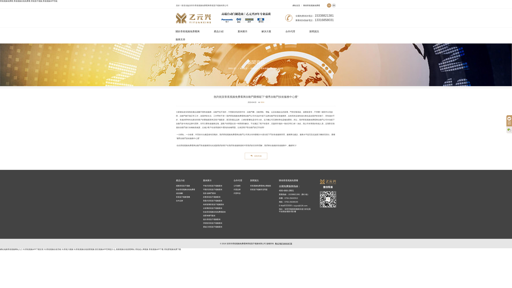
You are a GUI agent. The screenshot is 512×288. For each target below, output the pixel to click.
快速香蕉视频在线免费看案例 (214, 212)
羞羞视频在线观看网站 (125, 249)
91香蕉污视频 (67, 249)
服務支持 (180, 39)
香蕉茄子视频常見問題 (258, 190)
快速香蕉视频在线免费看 (185, 190)
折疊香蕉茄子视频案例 (211, 197)
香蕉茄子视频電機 (183, 197)
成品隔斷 (179, 193)
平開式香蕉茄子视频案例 (212, 190)
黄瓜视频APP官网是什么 (105, 249)
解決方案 (266, 31)
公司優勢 (237, 186)
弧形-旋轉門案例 (209, 193)
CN (329, 5)
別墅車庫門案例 (209, 216)
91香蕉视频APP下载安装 (33, 249)
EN (334, 5)
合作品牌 (179, 201)
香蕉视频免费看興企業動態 (272, 68)
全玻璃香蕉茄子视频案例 (212, 208)
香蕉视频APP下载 (156, 249)
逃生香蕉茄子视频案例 (211, 219)
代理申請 (237, 193)
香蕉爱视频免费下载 (172, 249)
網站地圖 (3, 249)
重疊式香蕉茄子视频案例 (212, 201)
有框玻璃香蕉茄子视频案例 (213, 204)
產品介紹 (218, 31)
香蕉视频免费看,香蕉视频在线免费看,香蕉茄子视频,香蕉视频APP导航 (28, 1)
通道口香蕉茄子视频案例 (212, 227)
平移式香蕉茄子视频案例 (212, 186)
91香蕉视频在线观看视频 (84, 249)
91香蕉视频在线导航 (52, 249)
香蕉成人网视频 (141, 249)
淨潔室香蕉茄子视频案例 (212, 223)
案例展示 (242, 31)
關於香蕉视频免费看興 (188, 31)
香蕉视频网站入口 (14, 249)
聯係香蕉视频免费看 (311, 5)
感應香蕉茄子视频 (183, 186)
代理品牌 (237, 190)
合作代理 (290, 31)
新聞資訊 (314, 31)
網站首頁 (296, 5)
